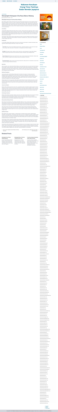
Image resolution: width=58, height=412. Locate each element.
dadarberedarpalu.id (43, 241)
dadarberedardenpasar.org (43, 146)
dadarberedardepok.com (43, 106)
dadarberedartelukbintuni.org (44, 306)
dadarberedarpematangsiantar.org (45, 330)
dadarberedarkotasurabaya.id (44, 233)
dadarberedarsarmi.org (43, 281)
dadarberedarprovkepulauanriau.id (45, 198)
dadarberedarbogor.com (43, 109)
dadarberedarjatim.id (43, 189)
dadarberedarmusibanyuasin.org (44, 401)
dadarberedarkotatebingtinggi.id (44, 232)
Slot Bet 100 (42, 58)
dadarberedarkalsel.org (43, 172)
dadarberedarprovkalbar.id (43, 190)
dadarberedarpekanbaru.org (44, 378)
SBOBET (46, 407)
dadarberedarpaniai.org (43, 258)
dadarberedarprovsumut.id (43, 227)
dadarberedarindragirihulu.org (44, 364)
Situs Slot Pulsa (42, 68)
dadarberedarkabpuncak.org (44, 275)
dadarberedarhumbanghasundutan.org (45, 295)
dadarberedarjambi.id (43, 184)
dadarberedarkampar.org (43, 366)
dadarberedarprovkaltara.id (44, 195)
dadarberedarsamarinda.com (44, 132)
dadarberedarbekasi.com (43, 104)
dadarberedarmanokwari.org (44, 155)
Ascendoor (41, 410)
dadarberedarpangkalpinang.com (44, 126)
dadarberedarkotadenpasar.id (44, 235)
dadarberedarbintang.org (43, 272)
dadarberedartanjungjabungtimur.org (45, 390)
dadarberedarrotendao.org (43, 324)
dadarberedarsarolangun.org (44, 387)
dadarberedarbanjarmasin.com (44, 127)
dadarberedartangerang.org (44, 312)
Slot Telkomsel (42, 62)
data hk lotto (42, 87)
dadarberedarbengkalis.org (44, 361)
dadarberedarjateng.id (43, 187)
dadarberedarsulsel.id (43, 226)
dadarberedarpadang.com (43, 115)
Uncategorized (4, 14)
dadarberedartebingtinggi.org (44, 335)
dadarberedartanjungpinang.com (44, 124)
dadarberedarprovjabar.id (43, 186)
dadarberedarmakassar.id (43, 247)
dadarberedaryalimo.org (43, 301)
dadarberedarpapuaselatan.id (44, 213)
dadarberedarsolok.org (43, 349)
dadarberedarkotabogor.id (43, 244)
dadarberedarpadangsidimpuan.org (45, 329)
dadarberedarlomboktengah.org (44, 292)
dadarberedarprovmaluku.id (44, 201)
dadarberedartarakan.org (43, 135)
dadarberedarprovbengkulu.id (44, 178)
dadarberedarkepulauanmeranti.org (45, 367)
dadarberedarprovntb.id (43, 204)
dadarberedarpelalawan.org (44, 370)
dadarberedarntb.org (43, 286)
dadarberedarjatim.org (43, 169)
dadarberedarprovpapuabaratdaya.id (45, 210)
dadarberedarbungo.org (43, 381)
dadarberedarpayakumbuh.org (44, 358)
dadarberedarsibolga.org (43, 332)
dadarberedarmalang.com (43, 110)
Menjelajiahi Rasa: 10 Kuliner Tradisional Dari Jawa (20, 138)
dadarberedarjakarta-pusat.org (44, 253)
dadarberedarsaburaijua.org (44, 326)
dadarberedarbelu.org (43, 309)
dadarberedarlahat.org (43, 398)
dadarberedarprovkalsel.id (43, 192)
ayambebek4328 (5, 17)
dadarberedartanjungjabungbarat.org (45, 389)
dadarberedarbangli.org (43, 273)
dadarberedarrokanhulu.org (44, 373)
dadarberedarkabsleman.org (44, 267)
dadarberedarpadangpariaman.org (45, 341)
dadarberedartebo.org (43, 392)
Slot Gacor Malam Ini (43, 74)
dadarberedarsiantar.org (43, 327)
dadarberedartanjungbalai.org (44, 333)
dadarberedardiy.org (43, 261)
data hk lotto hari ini (43, 72)
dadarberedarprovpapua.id (43, 207)
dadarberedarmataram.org (43, 147)
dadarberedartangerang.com (44, 107)
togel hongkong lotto (43, 85)
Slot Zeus (41, 64)
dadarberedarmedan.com (43, 112)
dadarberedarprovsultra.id (43, 221)
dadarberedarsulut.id (43, 224)
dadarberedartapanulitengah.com (44, 161)
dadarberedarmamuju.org (43, 144)
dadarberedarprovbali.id (43, 175)
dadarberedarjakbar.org (43, 252)
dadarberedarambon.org (43, 150)
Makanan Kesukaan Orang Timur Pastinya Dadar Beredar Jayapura (29, 7)
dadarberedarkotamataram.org (44, 304)
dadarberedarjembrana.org (43, 278)
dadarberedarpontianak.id (43, 238)
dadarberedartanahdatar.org (44, 352)
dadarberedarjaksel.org (43, 255)
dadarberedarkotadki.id (43, 230)
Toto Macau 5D (42, 50)
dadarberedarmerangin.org (43, 384)
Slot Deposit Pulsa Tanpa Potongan (45, 93)
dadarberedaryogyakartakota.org (44, 269)
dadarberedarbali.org (43, 270)
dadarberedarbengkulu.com (44, 121)
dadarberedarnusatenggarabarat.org (45, 166)
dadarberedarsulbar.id (43, 218)
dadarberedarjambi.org (43, 393)
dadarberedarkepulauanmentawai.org (45, 338)
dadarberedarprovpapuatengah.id (44, 215)
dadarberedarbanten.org (43, 164)
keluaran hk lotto (42, 70)
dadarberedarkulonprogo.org (44, 266)
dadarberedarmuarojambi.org (44, 386)
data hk (41, 83)
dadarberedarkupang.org (43, 149)
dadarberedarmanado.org (43, 138)
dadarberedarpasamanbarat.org (44, 344)
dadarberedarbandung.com (44, 98)
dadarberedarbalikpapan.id (44, 246)
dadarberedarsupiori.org (43, 287)
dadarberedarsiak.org (43, 375)
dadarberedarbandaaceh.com (44, 118)
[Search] (55, 1)
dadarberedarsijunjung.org (43, 347)
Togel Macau (42, 52)
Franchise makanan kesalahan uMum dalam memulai (32, 138)
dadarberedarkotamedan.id (44, 229)
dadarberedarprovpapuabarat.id (44, 209)
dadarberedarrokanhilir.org (43, 372)
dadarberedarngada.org (43, 321)
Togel (41, 44)
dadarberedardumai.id (43, 249)
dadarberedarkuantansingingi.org (44, 369)
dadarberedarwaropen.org (43, 298)
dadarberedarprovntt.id (43, 206)
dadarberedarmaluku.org (43, 167)
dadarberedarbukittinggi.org (44, 353)
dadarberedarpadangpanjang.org (44, 355)
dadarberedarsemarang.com (44, 101)
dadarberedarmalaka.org (43, 315)
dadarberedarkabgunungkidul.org (44, 264)
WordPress (49, 410)
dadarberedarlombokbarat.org (44, 290)
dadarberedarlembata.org (43, 313)
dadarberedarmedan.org (43, 284)
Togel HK (46, 406)
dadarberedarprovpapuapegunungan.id (45, 212)
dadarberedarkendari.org (43, 141)
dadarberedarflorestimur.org (44, 293)
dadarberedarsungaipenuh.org (44, 395)
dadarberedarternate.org (43, 152)
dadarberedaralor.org (43, 307)
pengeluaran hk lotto (43, 66)
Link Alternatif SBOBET (43, 56)
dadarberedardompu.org (43, 289)
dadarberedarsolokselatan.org (44, 350)
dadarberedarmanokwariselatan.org (45, 310)
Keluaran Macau (42, 46)
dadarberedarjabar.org (43, 170)
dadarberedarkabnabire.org (44, 250)
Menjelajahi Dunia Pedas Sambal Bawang (6, 138)
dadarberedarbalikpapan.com (44, 130)
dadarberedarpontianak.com (44, 129)
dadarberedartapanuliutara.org (44, 158)
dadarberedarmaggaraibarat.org (44, 318)
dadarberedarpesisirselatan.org (44, 346)
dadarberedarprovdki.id (43, 181)
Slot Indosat (42, 60)
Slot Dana (41, 54)
